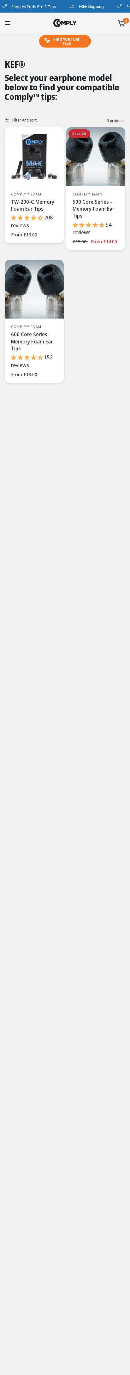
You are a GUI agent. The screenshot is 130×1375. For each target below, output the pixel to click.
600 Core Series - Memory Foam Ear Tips (32, 341)
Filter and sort (24, 120)
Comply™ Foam (26, 194)
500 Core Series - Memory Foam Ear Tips (93, 208)
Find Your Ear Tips (66, 41)
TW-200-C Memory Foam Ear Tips (32, 205)
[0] (120, 23)
